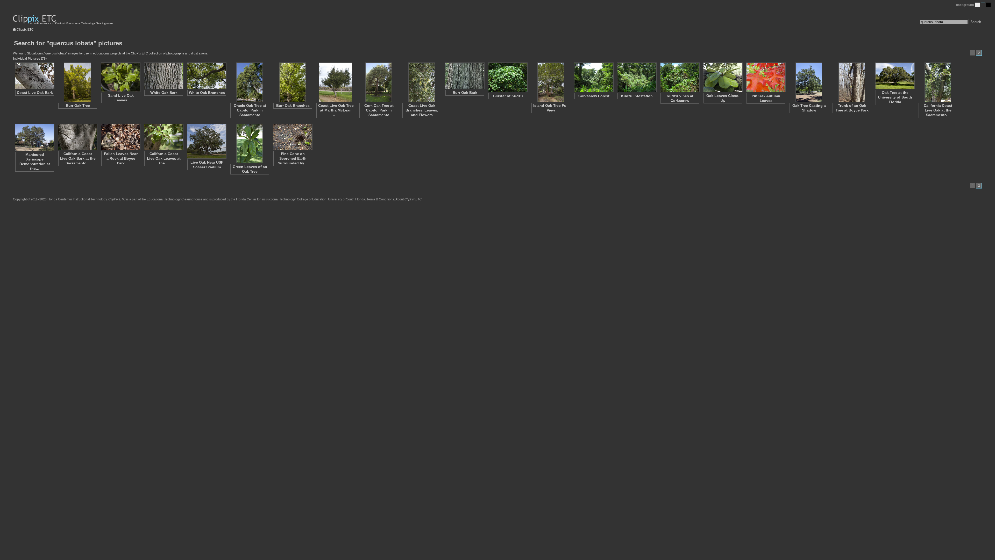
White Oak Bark (163, 92)
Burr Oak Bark (465, 92)
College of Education (311, 199)
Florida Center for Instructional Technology (77, 199)
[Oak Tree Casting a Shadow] (808, 82)
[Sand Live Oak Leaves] (120, 77)
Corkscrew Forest (593, 96)
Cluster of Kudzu (508, 96)
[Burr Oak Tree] (77, 82)
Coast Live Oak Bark (35, 92)
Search (975, 22)
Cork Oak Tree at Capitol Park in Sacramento (379, 110)
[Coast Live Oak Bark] (34, 75)
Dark (988, 5)
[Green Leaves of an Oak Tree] (249, 143)
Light (977, 5)
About (408, 199)
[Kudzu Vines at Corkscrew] (679, 77)
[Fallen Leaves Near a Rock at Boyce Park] (120, 137)
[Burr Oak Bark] (464, 75)
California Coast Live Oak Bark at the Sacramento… (78, 158)
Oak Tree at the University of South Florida (895, 97)
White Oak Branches (207, 92)
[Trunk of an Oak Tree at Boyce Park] (851, 82)
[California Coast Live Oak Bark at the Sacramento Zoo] (77, 137)
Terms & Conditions (380, 199)
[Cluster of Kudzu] (507, 77)
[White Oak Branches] (206, 75)
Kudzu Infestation (637, 96)
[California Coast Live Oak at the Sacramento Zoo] (937, 82)
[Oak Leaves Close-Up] (722, 77)
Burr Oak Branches (293, 105)
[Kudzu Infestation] (636, 77)
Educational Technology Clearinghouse (174, 199)
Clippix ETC (25, 29)
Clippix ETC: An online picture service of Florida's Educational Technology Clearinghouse (63, 20)
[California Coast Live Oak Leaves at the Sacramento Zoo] (163, 137)
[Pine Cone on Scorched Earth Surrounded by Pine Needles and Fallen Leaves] (292, 137)
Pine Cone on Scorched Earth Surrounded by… (293, 158)
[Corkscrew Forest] (593, 77)
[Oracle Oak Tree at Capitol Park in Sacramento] (249, 82)
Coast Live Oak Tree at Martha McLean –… (336, 110)
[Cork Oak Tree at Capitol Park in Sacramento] (378, 82)
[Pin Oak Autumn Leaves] (765, 77)
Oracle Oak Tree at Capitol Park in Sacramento (250, 110)
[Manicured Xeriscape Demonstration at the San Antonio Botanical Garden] (34, 137)
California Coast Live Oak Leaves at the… (164, 158)
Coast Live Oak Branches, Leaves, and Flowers (422, 110)
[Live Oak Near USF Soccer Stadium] (206, 141)
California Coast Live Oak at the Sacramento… (938, 110)
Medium (983, 5)
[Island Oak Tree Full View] (550, 82)
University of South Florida (346, 199)
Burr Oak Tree (78, 105)
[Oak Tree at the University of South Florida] (894, 75)
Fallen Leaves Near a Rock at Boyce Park (121, 158)
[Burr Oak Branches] (292, 82)
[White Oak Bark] (163, 75)
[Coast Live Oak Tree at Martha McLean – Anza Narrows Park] (335, 82)
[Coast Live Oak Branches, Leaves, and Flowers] (421, 82)
